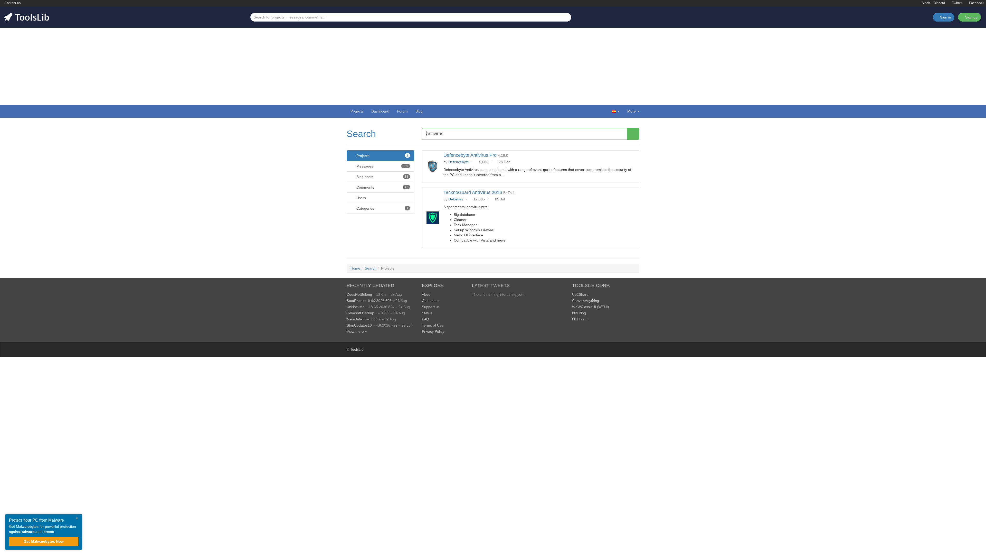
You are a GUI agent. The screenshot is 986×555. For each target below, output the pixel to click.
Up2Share (580, 294)
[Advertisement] (493, 66)
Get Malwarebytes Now (44, 541)
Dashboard (380, 111)
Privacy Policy (433, 331)
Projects (357, 111)
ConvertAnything (585, 301)
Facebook (976, 3)
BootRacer (355, 301)
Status (427, 313)
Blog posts (381, 177)
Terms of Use (432, 325)
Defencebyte (458, 162)
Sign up (971, 17)
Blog (419, 111)
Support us (431, 307)
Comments (381, 187)
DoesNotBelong (359, 294)
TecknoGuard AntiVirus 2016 (472, 192)
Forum (402, 111)
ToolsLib (357, 349)
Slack (925, 3)
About (426, 294)
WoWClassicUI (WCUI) (590, 307)
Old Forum (581, 319)
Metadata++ (356, 319)
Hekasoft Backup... (362, 313)
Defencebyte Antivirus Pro (470, 155)
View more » (357, 331)
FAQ (425, 319)
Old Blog (579, 313)
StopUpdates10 (359, 325)
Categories (381, 208)
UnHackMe (356, 307)
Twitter (956, 3)
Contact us (12, 3)
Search (361, 133)
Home (355, 268)
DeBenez (455, 199)
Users (360, 198)
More (631, 111)
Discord (939, 3)
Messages (381, 166)
